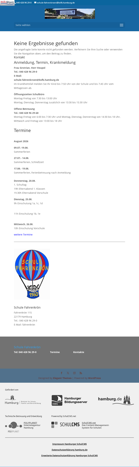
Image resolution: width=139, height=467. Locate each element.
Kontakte (78, 352)
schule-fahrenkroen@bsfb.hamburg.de (36, 79)
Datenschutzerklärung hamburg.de (69, 449)
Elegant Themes (62, 378)
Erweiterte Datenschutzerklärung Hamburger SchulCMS (69, 455)
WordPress (94, 378)
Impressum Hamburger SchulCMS (69, 444)
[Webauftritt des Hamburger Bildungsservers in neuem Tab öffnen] (69, 400)
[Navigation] (7, 2)
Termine (55, 352)
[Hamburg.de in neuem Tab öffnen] (116, 400)
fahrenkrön (28, 324)
